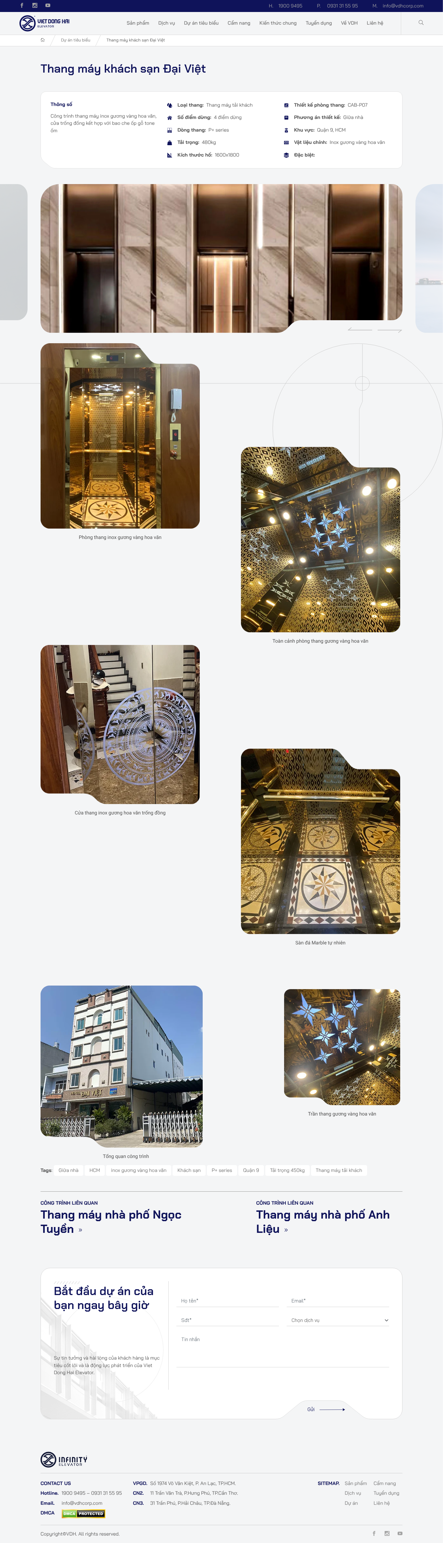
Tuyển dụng (319, 23)
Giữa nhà (69, 1170)
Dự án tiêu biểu (201, 23)
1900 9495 (286, 6)
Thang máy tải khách (339, 1170)
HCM (95, 1170)
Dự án (351, 1503)
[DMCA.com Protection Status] (83, 1513)
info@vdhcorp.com (398, 6)
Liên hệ (375, 23)
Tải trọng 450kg (287, 1170)
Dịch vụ (166, 23)
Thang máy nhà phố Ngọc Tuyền (111, 1221)
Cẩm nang (239, 23)
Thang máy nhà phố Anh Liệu (323, 1221)
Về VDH (349, 23)
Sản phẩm (138, 23)
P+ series (222, 1170)
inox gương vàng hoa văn (138, 1170)
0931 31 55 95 (337, 6)
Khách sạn (189, 1170)
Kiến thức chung (278, 23)
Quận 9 (251, 1170)
